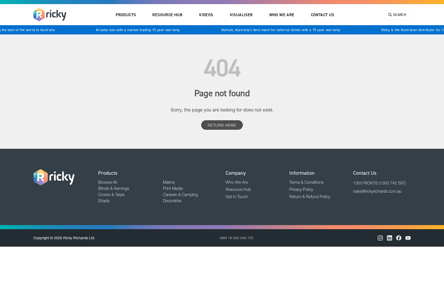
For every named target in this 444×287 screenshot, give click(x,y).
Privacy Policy (301, 189)
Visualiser (241, 14)
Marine (169, 182)
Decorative (172, 200)
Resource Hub (167, 14)
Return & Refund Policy (309, 196)
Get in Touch (237, 196)
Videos (206, 14)
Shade (103, 200)
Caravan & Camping (180, 194)
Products (126, 14)
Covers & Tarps (111, 194)
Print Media (173, 188)
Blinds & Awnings (113, 188)
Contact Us (322, 14)
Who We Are (281, 14)
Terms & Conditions (306, 182)
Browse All (107, 182)
